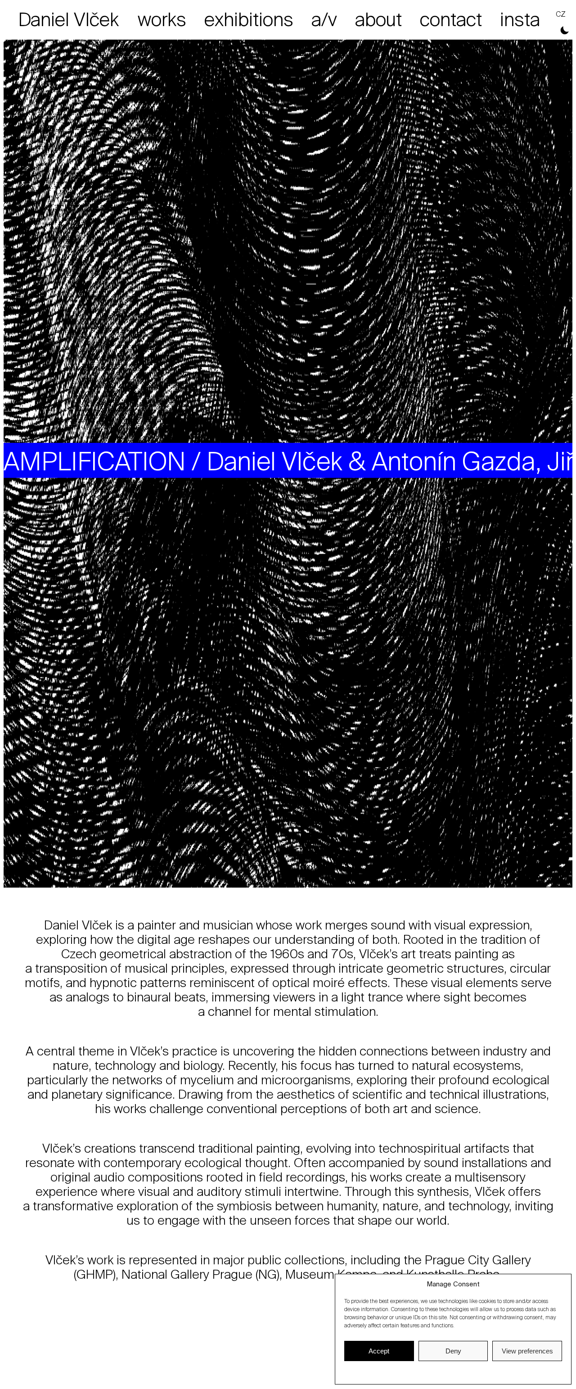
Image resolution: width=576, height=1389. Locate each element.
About (378, 20)
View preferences (527, 1351)
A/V (324, 20)
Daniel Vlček (68, 20)
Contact (451, 20)
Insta (520, 20)
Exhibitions (248, 20)
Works (162, 20)
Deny (453, 1351)
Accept (379, 1351)
